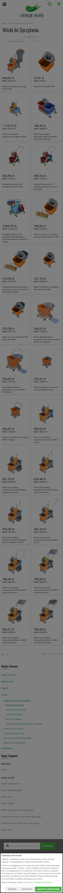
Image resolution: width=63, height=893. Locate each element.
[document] (31, 873)
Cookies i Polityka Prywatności (39, 882)
